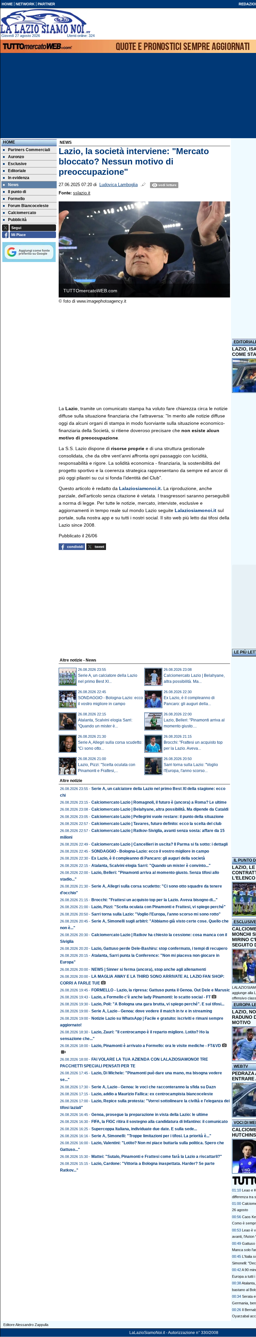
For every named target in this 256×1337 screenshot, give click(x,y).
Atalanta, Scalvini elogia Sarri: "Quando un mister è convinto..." (151, 865)
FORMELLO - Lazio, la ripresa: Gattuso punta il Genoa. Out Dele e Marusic (160, 990)
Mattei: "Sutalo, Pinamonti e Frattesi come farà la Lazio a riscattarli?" (156, 1156)
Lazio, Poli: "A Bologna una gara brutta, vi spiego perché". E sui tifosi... (157, 1004)
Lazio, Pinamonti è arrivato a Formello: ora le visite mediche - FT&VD (156, 1045)
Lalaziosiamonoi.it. (140, 488)
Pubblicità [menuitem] (17, 219)
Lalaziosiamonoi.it (195, 510)
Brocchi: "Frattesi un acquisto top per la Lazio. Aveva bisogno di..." (154, 900)
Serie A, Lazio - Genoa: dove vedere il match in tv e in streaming (151, 1011)
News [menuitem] (13, 184)
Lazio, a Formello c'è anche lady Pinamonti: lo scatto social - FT (151, 997)
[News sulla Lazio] (45, 21)
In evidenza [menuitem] (18, 177)
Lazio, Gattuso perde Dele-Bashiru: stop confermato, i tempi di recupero (159, 948)
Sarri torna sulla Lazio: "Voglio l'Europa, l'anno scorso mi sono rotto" (156, 914)
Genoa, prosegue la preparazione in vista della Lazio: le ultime (149, 1114)
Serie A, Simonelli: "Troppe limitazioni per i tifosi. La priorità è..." (151, 1136)
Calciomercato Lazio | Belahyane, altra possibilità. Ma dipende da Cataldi (159, 809)
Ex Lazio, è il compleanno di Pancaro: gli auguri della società (148, 858)
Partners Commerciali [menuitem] (29, 149)
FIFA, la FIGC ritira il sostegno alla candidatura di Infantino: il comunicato (159, 1121)
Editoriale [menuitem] (17, 170)
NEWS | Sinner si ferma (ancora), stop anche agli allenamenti (148, 969)
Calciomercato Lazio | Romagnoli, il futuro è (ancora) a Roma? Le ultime (159, 802)
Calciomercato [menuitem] (22, 212)
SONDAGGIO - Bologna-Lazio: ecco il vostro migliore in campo (150, 851)
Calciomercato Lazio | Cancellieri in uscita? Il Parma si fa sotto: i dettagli (159, 844)
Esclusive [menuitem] (17, 163)
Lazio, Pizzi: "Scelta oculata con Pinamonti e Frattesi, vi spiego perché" (158, 907)
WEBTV (241, 1066)
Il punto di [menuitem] (17, 191)
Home (9, 142)
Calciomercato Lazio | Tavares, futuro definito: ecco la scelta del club (156, 823)
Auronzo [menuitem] (16, 156)
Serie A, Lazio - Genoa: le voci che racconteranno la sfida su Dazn (153, 1087)
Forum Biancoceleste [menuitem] (28, 205)
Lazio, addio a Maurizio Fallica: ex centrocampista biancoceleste (152, 1094)
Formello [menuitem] (16, 198)
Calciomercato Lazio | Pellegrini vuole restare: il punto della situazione (157, 816)
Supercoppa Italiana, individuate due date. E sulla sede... (144, 1129)
